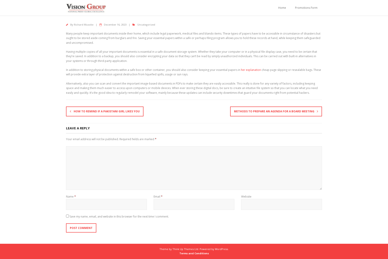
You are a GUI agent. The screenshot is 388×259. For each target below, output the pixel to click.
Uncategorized (146, 24)
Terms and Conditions (194, 253)
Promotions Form (306, 8)
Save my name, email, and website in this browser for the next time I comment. (119, 216)
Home (282, 8)
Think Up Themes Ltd (185, 249)
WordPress (221, 249)
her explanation (251, 70)
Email (158, 196)
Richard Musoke (83, 24)
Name (71, 196)
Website (246, 196)
